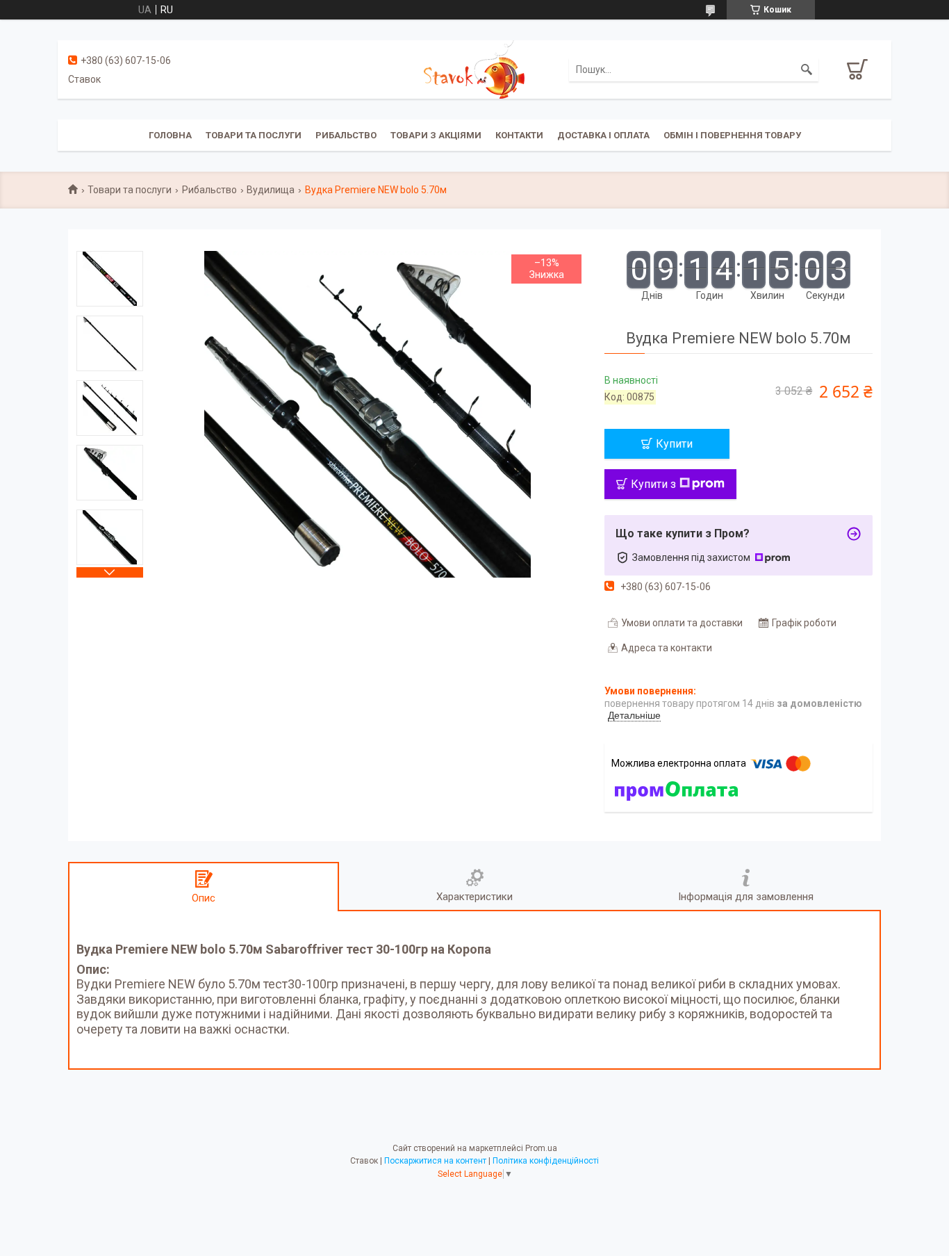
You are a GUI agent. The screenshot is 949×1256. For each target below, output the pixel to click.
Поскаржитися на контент (435, 1161)
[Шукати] (806, 69)
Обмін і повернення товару (732, 135)
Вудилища (271, 189)
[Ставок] (474, 68)
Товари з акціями (435, 135)
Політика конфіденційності (546, 1161)
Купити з (653, 484)
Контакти (519, 135)
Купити (674, 443)
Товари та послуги (254, 135)
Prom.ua (541, 1148)
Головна (170, 135)
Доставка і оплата (603, 135)
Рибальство (346, 135)
